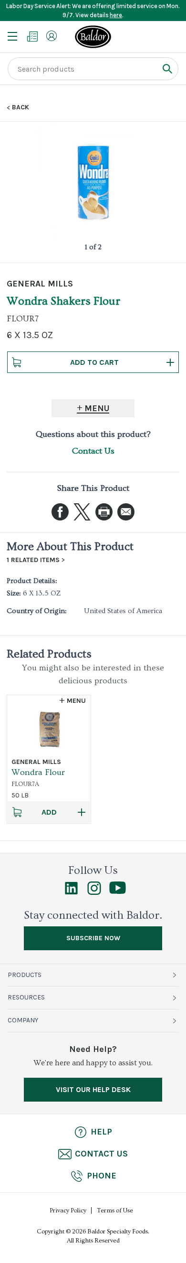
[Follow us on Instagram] (94, 892)
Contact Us (93, 451)
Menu (97, 408)
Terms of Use (115, 1210)
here (116, 15)
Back (20, 107)
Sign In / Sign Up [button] (51, 36)
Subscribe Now (93, 938)
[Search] (167, 68)
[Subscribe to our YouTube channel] (117, 891)
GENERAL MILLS (40, 283)
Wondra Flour (38, 772)
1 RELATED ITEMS (33, 560)
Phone (101, 1175)
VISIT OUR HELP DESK (93, 1089)
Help (101, 1131)
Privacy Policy (68, 1210)
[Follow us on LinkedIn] (71, 892)
